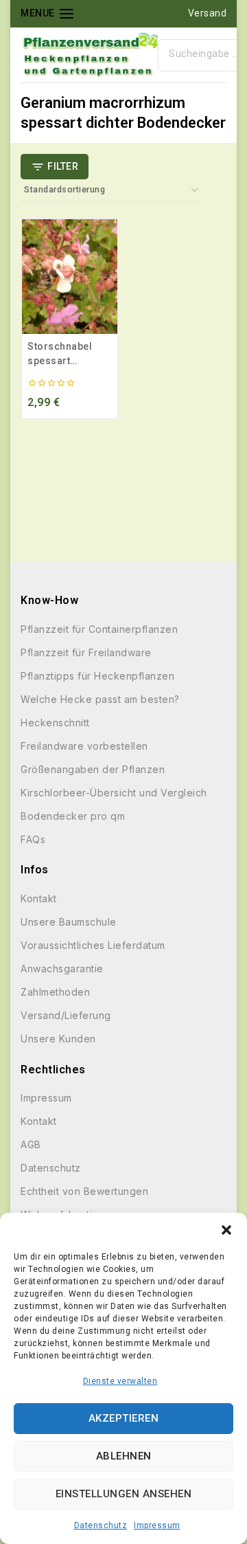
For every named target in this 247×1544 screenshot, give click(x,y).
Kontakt (39, 898)
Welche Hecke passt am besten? (100, 699)
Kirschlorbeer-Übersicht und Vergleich (114, 792)
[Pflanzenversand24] (89, 54)
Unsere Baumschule (69, 922)
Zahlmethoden (55, 992)
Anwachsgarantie (62, 968)
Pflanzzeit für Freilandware (86, 652)
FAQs (33, 839)
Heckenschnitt (55, 722)
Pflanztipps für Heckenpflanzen (97, 676)
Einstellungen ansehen (124, 1494)
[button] (226, 1230)
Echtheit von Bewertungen (84, 1191)
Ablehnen (124, 1456)
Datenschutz (101, 1525)
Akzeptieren (124, 1418)
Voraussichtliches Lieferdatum (93, 945)
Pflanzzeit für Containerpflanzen (99, 629)
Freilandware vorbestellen (84, 746)
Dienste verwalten (120, 1381)
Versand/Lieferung (66, 1015)
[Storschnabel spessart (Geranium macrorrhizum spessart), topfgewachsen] (69, 276)
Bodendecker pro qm (73, 816)
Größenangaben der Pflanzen (93, 769)
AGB (31, 1144)
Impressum (157, 1525)
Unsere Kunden (58, 1038)
